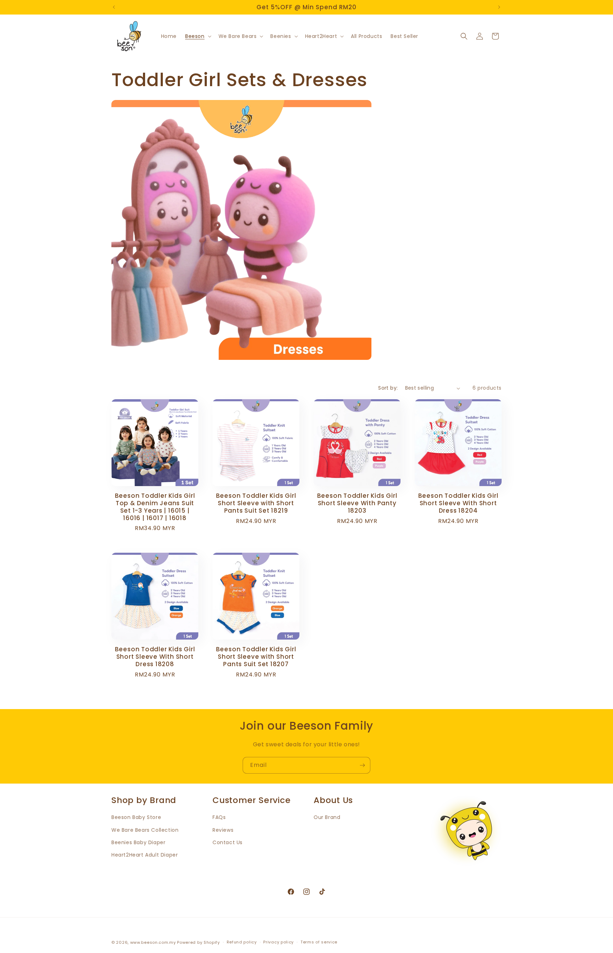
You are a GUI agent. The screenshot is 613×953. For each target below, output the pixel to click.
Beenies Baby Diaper (138, 842)
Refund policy (242, 942)
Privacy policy (278, 942)
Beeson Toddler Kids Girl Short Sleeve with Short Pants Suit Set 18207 (256, 657)
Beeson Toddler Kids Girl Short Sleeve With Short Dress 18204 (458, 503)
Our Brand (327, 817)
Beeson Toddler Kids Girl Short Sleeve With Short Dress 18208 (155, 657)
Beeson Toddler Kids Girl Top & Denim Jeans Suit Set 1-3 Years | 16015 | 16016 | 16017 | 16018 (155, 507)
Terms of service (318, 942)
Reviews (222, 830)
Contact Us (227, 842)
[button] (197, 36)
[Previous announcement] (114, 7)
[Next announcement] (499, 7)
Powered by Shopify (198, 942)
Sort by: (388, 387)
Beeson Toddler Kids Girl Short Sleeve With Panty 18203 (357, 503)
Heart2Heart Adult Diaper (144, 854)
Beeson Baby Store (136, 817)
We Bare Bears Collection (144, 830)
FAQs (219, 817)
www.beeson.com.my (153, 942)
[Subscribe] (362, 765)
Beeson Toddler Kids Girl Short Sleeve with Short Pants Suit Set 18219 (256, 503)
